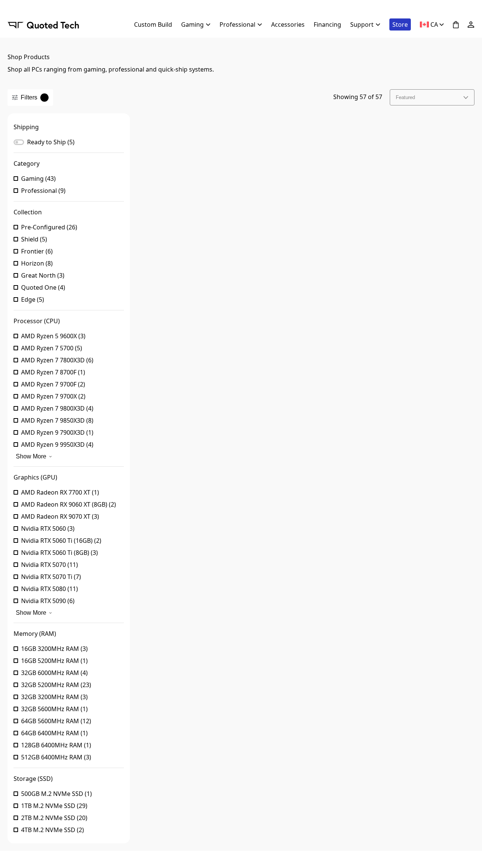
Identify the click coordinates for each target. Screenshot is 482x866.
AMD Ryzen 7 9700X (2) (53, 396)
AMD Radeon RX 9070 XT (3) (60, 516)
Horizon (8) (37, 263)
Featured (405, 97)
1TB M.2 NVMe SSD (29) (54, 806)
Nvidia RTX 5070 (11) (49, 565)
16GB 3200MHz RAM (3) (54, 649)
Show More (31, 456)
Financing (327, 24)
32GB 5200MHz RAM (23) (56, 685)
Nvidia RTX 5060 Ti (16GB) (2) (61, 540)
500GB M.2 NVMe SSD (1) (56, 794)
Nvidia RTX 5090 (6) (48, 601)
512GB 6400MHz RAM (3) (56, 757)
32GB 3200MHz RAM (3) (54, 697)
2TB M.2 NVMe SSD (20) (54, 818)
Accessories (288, 24)
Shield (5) (34, 239)
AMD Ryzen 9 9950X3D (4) (57, 444)
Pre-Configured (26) (49, 227)
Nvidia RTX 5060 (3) (48, 528)
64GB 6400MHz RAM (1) (54, 733)
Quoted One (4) (43, 287)
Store (400, 24)
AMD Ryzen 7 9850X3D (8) (57, 420)
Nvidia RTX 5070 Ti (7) (51, 577)
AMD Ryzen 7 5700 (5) (51, 348)
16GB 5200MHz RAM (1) (54, 661)
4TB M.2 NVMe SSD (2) (52, 830)
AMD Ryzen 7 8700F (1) (53, 372)
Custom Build (153, 24)
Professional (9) (43, 190)
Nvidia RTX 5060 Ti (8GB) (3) (59, 552)
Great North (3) (42, 275)
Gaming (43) (38, 178)
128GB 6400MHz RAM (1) (56, 745)
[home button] (43, 24)
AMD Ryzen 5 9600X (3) (53, 336)
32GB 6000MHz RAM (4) (54, 673)
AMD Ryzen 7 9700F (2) (53, 384)
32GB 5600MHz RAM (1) (54, 709)
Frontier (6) (37, 251)
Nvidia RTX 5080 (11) (49, 589)
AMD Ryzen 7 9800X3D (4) (57, 408)
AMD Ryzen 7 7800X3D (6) (57, 360)
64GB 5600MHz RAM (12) (56, 721)
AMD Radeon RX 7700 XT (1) (60, 492)
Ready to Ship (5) (51, 142)
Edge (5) (32, 299)
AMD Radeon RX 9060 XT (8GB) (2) (68, 504)
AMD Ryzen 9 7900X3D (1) (57, 432)
